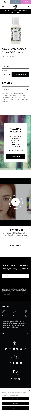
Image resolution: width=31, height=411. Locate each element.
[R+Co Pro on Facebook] (10, 349)
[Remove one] (3, 74)
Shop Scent (15, 157)
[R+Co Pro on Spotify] (21, 349)
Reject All (15, 403)
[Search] (28, 6)
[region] (15, 399)
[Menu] (3, 6)
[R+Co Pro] (15, 7)
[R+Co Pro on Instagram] (6, 349)
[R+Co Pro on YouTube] (14, 349)
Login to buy (20, 74)
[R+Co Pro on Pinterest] (17, 349)
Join (15, 282)
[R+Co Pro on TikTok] (25, 349)
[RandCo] (5, 2)
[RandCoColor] (26, 2)
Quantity (4, 70)
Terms (5, 294)
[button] (15, 202)
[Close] (29, 11)
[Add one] (10, 74)
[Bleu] (15, 2)
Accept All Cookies (15, 408)
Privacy (8, 294)
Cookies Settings (15, 398)
